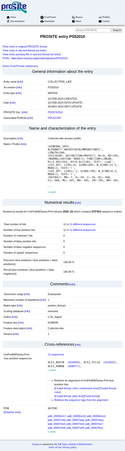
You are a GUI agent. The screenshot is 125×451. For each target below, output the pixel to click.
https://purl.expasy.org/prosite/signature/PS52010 (39, 58)
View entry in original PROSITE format (25, 46)
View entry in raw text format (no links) (24, 50)
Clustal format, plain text (69, 396)
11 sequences (56, 354)
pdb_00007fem (94, 427)
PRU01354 (54, 118)
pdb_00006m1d (96, 416)
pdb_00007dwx (94, 420)
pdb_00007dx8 (56, 427)
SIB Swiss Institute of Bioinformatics (75, 444)
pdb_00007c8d (56, 420)
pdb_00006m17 (57, 416)
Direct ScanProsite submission (20, 66)
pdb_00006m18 (76, 416)
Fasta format (92, 396)
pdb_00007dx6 (75, 424)
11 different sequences (82, 224)
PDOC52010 (55, 112)
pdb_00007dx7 (94, 424)
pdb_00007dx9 (75, 427)
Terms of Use (55, 447)
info (20, 81)
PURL (6, 58)
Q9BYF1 (74, 366)
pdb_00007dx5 (56, 424)
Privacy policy (69, 447)
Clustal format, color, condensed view (76, 388)
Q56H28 (110, 362)
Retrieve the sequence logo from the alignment (81, 400)
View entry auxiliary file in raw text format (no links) (32, 54)
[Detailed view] (12, 412)
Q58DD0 (74, 362)
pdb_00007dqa (75, 420)
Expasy (36, 444)
